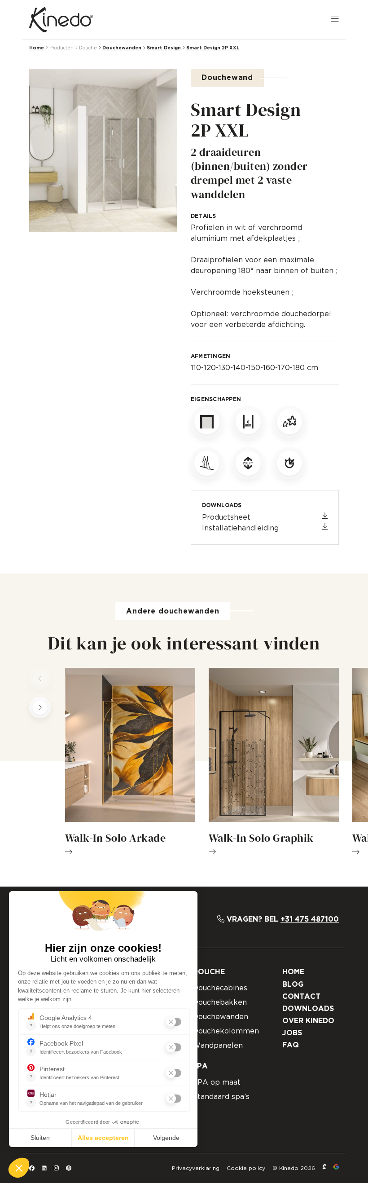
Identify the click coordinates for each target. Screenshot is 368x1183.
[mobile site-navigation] (335, 19)
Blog (292, 984)
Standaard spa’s (221, 1096)
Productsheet (226, 517)
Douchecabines (220, 988)
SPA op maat (217, 1082)
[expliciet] (324, 1168)
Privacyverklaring (195, 1168)
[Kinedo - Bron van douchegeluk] (61, 19)
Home (36, 48)
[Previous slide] (40, 678)
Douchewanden (121, 48)
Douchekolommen (226, 1031)
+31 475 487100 (309, 919)
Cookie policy (246, 1168)
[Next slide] (40, 707)
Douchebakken (220, 1002)
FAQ (290, 1045)
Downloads (308, 1008)
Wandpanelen (218, 1045)
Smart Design (164, 48)
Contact (301, 996)
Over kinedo (308, 1020)
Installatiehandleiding (240, 528)
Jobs (292, 1033)
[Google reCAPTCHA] (336, 1168)
